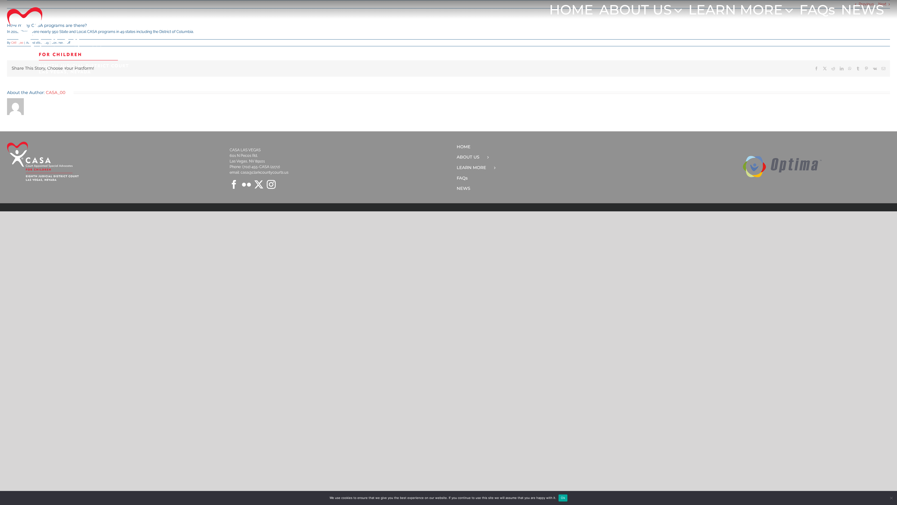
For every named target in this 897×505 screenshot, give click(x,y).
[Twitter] (258, 184)
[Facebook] (234, 184)
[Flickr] (246, 184)
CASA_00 (55, 92)
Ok (563, 498)
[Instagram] (271, 184)
